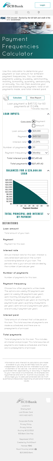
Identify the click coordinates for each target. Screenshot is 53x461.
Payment (40, 121)
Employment (26, 409)
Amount (40, 125)
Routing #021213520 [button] (26, 430)
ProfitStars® (31, 442)
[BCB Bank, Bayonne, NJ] (13, 5)
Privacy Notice (26, 427)
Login (42, 5)
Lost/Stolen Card (26, 412)
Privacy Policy (25, 424)
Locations (26, 406)
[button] (26, 114)
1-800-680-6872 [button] (26, 415)
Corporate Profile (35, 421)
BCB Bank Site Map (25, 434)
